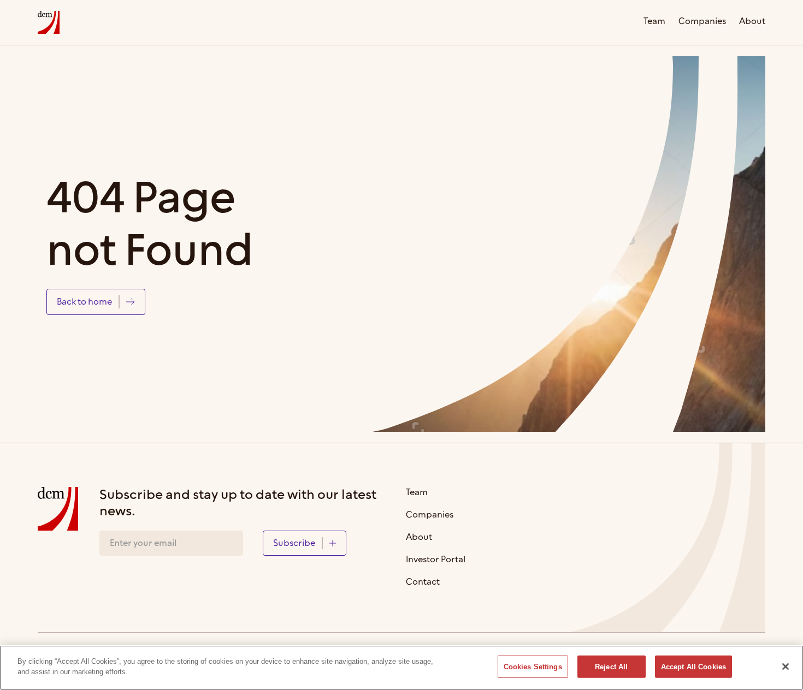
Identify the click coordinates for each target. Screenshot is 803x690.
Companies (702, 22)
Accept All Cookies (693, 667)
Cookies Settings (533, 667)
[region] (401, 667)
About (752, 22)
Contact (423, 583)
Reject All (611, 667)
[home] (49, 22)
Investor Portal (435, 560)
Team (654, 22)
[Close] (786, 667)
